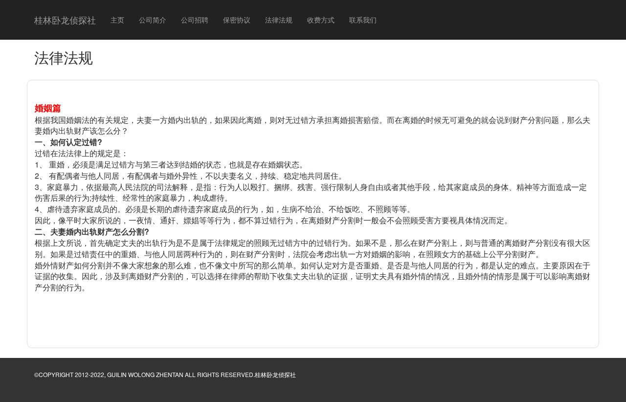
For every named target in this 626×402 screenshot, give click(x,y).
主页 (117, 19)
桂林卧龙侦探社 (65, 19)
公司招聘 (194, 19)
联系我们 (363, 19)
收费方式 (321, 19)
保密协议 (236, 19)
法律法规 (278, 19)
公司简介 (152, 19)
